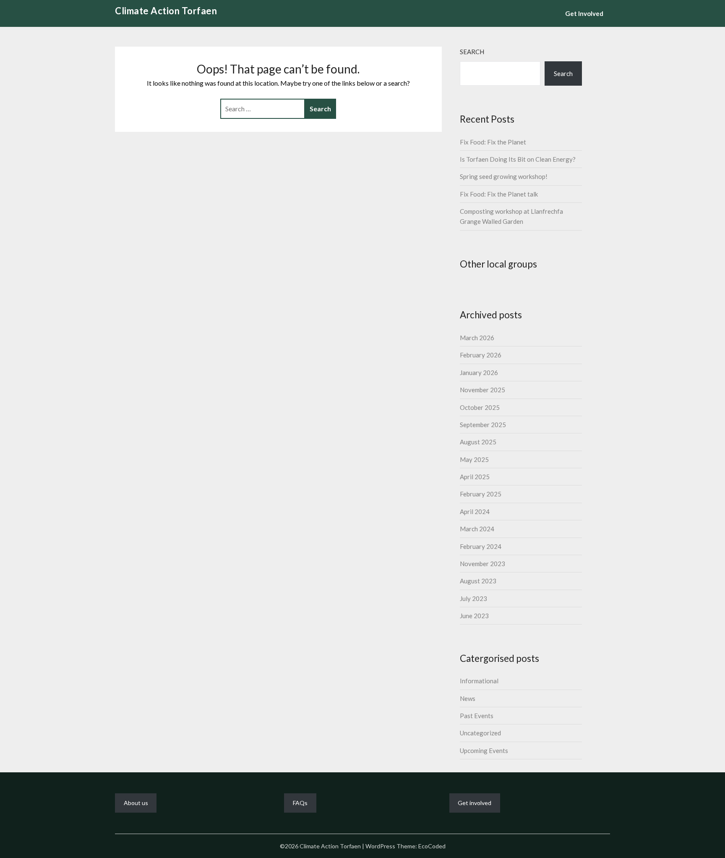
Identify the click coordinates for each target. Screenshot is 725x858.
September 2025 (483, 424)
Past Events (476, 715)
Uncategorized (480, 733)
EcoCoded (432, 846)
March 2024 (477, 529)
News (467, 698)
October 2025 (480, 407)
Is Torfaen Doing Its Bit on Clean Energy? (518, 159)
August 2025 (478, 442)
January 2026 (479, 372)
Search (472, 51)
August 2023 (478, 581)
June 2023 (474, 615)
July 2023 (473, 598)
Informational (479, 681)
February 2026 (480, 355)
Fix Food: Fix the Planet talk (499, 194)
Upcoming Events (484, 750)
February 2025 (480, 494)
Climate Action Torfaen (166, 10)
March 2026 (477, 337)
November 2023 (482, 563)
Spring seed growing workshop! (504, 176)
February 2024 (480, 546)
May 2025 (474, 459)
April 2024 (475, 511)
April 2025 (475, 476)
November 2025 (482, 390)
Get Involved (584, 13)
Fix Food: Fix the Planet (493, 142)
